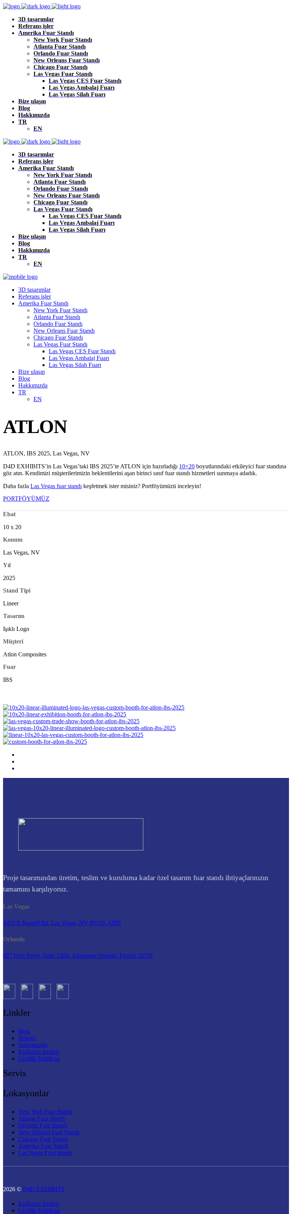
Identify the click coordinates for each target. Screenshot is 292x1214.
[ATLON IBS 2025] (93, 707)
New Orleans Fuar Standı (48, 1132)
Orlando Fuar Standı (42, 1125)
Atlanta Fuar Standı (41, 1118)
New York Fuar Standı (45, 1111)
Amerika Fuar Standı (43, 1146)
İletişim (27, 1038)
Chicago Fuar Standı (43, 1139)
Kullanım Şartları (38, 1051)
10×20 (187, 466)
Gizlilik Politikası (39, 1058)
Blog (24, 1031)
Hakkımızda (33, 1045)
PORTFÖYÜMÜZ (26, 498)
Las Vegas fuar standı (56, 486)
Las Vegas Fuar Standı (45, 1152)
